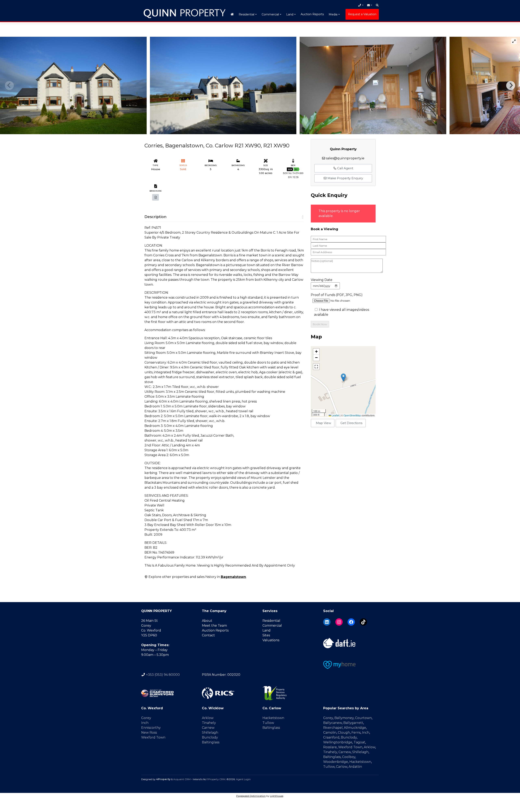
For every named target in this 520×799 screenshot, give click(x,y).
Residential (246, 14)
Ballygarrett (353, 723)
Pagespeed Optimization (251, 795)
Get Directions (351, 423)
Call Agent (344, 168)
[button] (343, 377)
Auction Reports (312, 14)
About (207, 621)
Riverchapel (333, 728)
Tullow (268, 723)
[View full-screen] (514, 41)
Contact (208, 635)
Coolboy (348, 757)
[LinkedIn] (326, 622)
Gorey (146, 718)
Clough (344, 732)
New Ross (149, 732)
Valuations (270, 640)
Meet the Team (214, 625)
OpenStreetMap (352, 415)
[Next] (510, 85)
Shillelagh (210, 732)
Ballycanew (332, 723)
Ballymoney (344, 718)
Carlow (341, 767)
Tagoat (359, 742)
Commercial (270, 14)
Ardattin (355, 767)
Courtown (363, 718)
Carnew (208, 728)
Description (155, 217)
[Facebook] (351, 622)
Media (333, 14)
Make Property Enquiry (345, 178)
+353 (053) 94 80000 (163, 675)
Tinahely (209, 723)
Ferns (356, 732)
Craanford (331, 737)
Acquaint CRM (182, 779)
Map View (323, 423)
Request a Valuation (362, 14)
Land (289, 14)
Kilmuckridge (355, 728)
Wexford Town (153, 737)
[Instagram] (339, 622)
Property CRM (216, 779)
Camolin (329, 732)
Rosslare (330, 747)
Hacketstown (273, 718)
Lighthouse (276, 795)
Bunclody (210, 737)
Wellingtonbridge (337, 742)
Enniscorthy (151, 728)
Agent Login (243, 779)
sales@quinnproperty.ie (345, 158)
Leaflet (335, 415)
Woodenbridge (335, 762)
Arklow (207, 718)
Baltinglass (210, 742)
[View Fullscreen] (316, 367)
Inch (144, 723)
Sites (266, 635)
